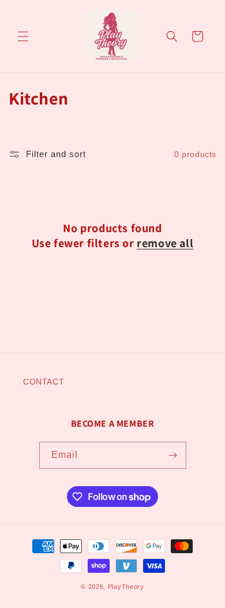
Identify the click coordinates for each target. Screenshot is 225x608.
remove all (165, 243)
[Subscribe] (173, 455)
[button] (23, 36)
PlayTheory (126, 586)
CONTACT (43, 381)
